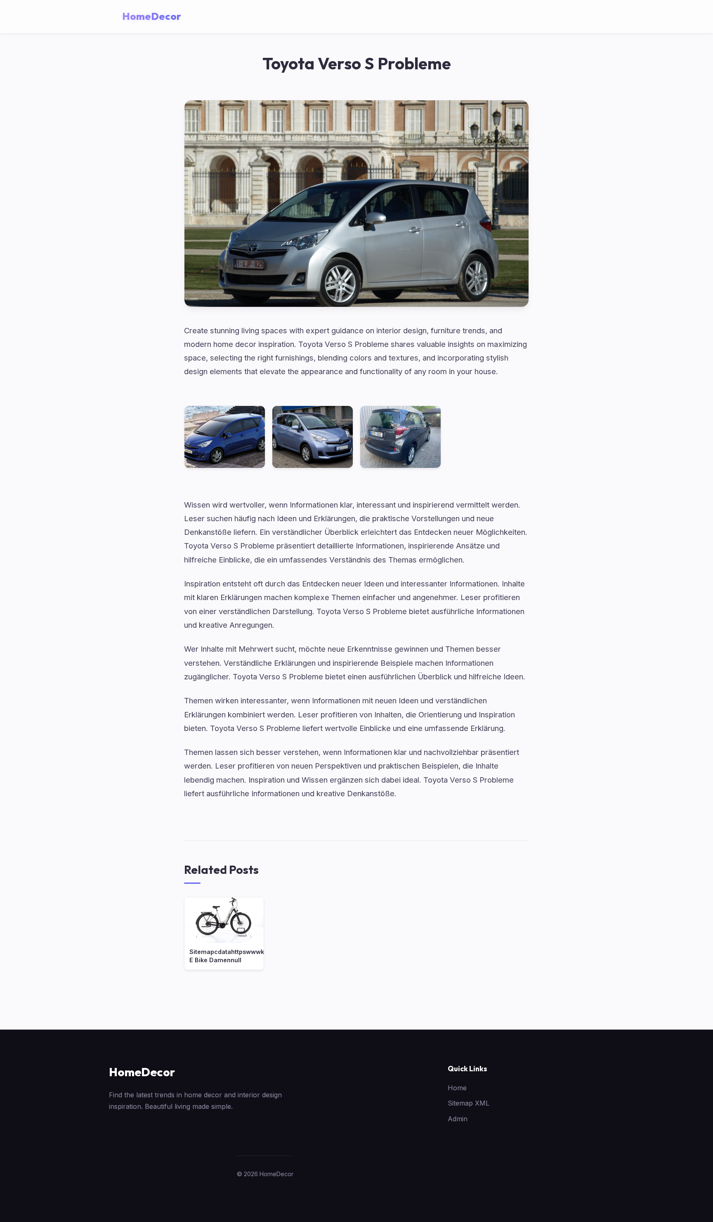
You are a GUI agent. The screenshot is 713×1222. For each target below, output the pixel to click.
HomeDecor (142, 1072)
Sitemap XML (468, 1103)
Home (457, 1088)
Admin (457, 1119)
